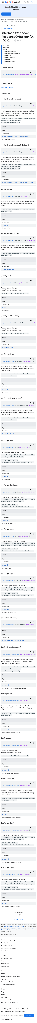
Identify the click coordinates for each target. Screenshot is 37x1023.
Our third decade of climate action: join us (13, 1011)
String (4, 476)
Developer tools (20, 19)
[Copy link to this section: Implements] (14, 83)
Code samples (5, 979)
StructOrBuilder (7, 347)
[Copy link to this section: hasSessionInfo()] (16, 779)
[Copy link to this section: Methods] (12, 94)
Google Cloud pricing (6, 945)
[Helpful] (12, 25)
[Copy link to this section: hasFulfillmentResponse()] (23, 647)
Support (3, 961)
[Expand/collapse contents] (11, 45)
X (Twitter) (4, 997)
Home (2, 19)
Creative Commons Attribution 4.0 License (13, 926)
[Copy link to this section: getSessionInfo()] (16, 354)
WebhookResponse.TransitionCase (13, 640)
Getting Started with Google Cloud (10, 976)
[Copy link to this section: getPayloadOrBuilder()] (20, 316)
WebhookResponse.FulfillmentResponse (15, 136)
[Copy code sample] (33, 72)
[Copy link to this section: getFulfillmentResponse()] (23, 99)
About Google (5, 1008)
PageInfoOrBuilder (8, 269)
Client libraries (13, 10)
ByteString (5, 521)
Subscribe (29, 1015)
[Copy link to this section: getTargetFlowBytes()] (20, 485)
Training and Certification (8, 984)
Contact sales (5, 951)
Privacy (12, 1008)
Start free (6, 14)
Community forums (6, 958)
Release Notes (5, 963)
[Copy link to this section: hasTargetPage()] (16, 868)
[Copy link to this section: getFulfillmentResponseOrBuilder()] (30, 145)
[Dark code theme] (30, 72)
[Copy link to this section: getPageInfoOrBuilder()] (21, 234)
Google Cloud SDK (12, 7)
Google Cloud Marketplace (8, 948)
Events (3, 994)
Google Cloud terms (28, 1008)
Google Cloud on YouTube (8, 1000)
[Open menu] (2, 2)
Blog (2, 992)
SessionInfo (6, 390)
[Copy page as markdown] (17, 40)
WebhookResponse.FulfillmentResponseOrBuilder (18, 182)
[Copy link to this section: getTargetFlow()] (16, 441)
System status (5, 966)
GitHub (3, 973)
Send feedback (8, 28)
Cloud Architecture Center (8, 981)
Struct (4, 307)
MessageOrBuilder (7, 87)
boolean (4, 685)
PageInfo (5, 225)
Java (24, 7)
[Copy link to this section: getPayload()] (13, 276)
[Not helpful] (14, 25)
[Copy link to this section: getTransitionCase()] (18, 618)
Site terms (19, 1008)
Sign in (33, 2)
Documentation (10, 19)
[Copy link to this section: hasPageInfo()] (14, 694)
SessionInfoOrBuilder (9, 434)
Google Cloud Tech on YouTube (9, 1002)
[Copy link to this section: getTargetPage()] (16, 529)
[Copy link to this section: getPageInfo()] (14, 190)
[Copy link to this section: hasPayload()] (13, 738)
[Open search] (25, 2)
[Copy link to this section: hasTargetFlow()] (16, 823)
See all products (5, 942)
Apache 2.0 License (15, 928)
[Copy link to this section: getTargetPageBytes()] (20, 574)
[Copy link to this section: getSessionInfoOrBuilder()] (23, 398)
